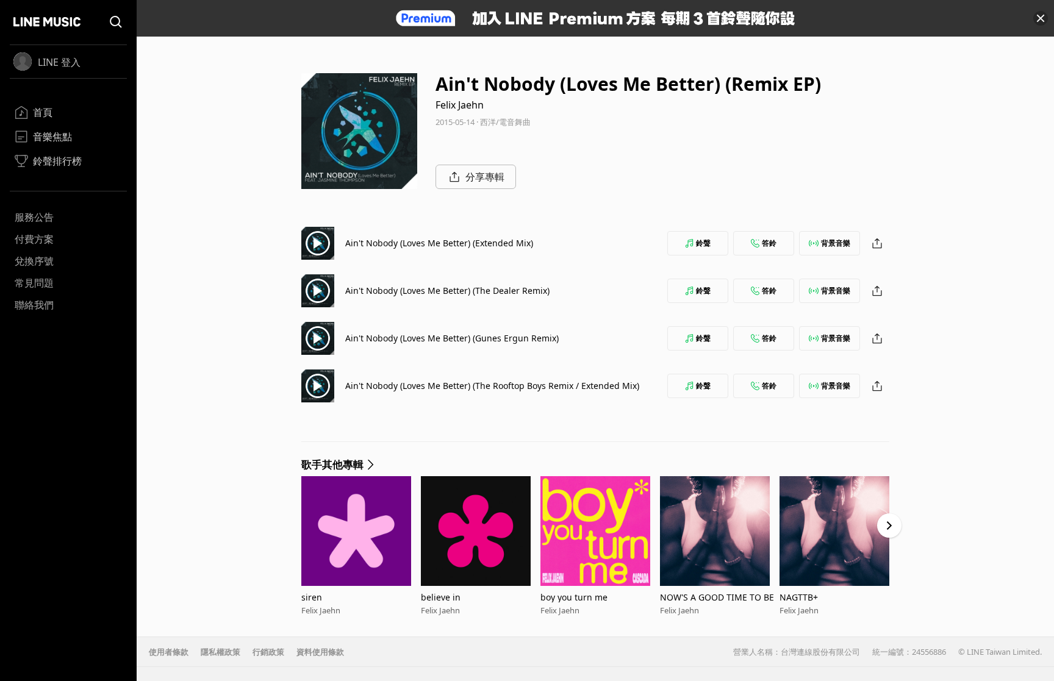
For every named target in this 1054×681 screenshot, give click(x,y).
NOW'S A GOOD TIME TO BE (717, 597)
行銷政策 (268, 652)
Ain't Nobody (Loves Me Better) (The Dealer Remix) (447, 290)
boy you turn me (574, 597)
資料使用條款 (320, 652)
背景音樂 (835, 243)
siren (311, 597)
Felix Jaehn (460, 105)
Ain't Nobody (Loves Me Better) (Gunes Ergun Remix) (452, 338)
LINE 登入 (59, 62)
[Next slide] (889, 525)
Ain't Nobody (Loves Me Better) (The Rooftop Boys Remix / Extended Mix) (492, 385)
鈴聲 (703, 243)
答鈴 (769, 243)
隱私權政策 (220, 652)
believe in (441, 597)
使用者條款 (168, 652)
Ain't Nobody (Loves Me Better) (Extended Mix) (439, 243)
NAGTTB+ (799, 597)
